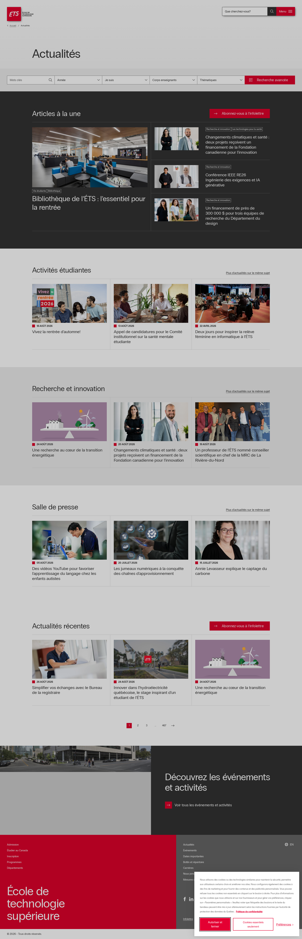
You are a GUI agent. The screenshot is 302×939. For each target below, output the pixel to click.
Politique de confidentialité (249, 911)
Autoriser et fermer (215, 924)
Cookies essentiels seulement (253, 924)
